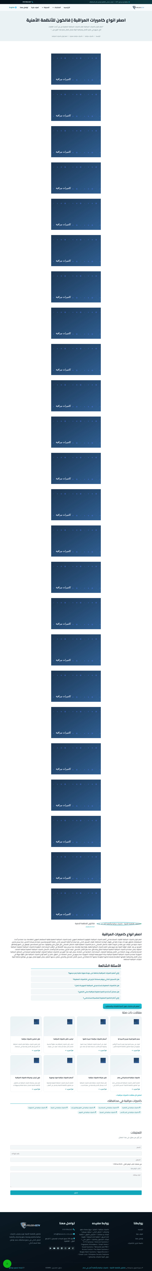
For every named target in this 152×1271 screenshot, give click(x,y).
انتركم (95, 1229)
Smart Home (103, 1244)
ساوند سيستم (86, 1231)
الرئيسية (98, 36)
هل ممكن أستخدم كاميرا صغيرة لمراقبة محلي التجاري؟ (98, 991)
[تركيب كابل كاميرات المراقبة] (59, 1026)
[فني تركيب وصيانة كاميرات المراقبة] (26, 1065)
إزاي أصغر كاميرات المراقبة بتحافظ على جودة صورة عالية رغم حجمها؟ (93, 973)
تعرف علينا (35, 7)
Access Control (87, 1249)
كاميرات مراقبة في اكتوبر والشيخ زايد (82, 1107)
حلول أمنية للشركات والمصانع (99, 1256)
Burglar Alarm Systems (88, 1251)
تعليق (76, 1192)
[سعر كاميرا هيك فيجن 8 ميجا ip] (126, 1026)
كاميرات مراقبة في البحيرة (108, 1112)
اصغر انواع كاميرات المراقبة (59, 36)
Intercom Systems (101, 1241)
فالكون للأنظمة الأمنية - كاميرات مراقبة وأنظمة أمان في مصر (104, 1267)
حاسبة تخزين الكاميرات (135, 1243)
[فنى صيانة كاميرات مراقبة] (92, 1065)
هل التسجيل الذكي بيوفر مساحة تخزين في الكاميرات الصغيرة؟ (96, 979)
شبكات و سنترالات (103, 1234)
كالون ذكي (86, 1239)
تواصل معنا (24, 7)
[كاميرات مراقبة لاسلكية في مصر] (126, 1065)
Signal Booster (102, 1251)
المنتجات (57, 7)
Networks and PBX (101, 1246)
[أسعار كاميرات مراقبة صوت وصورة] (59, 1065)
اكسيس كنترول (90, 1234)
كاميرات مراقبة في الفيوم (87, 1112)
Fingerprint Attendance (89, 1244)
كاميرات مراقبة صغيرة (76, 36)
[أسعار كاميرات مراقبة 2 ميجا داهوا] (92, 1026)
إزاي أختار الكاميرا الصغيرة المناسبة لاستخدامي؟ (101, 998)
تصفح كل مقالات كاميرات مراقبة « (129, 1095)
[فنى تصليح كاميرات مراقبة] (26, 1026)
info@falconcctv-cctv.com (63, 1234)
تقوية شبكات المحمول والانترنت (95, 1238)
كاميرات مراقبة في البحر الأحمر (129, 1112)
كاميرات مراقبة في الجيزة (58, 1107)
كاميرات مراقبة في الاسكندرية (108, 1107)
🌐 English (13, 7)
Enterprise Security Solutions (99, 1254)
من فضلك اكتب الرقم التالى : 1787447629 (127, 1164)
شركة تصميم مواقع (16, 1267)
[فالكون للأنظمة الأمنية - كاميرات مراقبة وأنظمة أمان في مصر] (138, 7)
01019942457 (27, 2)
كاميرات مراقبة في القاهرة (130, 1107)
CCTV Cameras (88, 1241)
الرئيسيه (67, 7)
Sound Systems (87, 1246)
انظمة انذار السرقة (93, 1236)
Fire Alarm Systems (101, 1249)
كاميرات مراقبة (89, 36)
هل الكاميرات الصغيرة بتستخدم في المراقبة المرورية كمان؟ (97, 985)
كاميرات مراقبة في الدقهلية (37, 1107)
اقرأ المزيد (137, 1051)
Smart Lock (83, 1254)
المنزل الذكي (97, 1231)
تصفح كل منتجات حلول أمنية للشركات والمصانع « (122, 1006)
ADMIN (48, 1267)
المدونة (46, 7)
